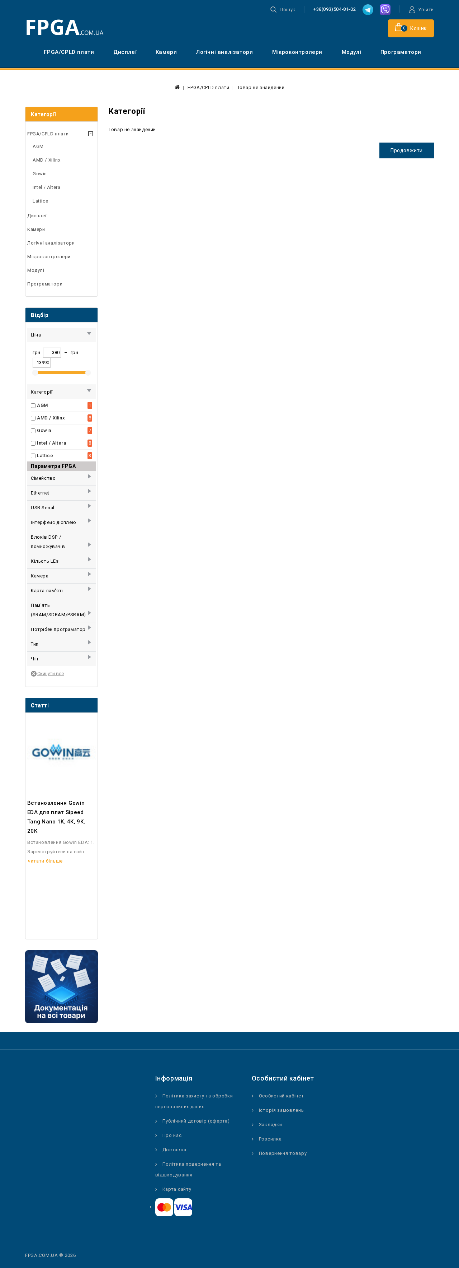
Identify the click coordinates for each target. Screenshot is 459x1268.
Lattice (40, 201)
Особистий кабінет (281, 1096)
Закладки (270, 1124)
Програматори (400, 52)
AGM (38, 146)
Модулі (351, 52)
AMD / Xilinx (46, 160)
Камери (166, 52)
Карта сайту (176, 1189)
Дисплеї (124, 52)
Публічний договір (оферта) (196, 1121)
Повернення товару (283, 1153)
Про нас (172, 1135)
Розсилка (270, 1139)
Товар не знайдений (261, 87)
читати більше (45, 861)
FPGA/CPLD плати (69, 52)
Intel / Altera (46, 187)
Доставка (174, 1149)
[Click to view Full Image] (52, 751)
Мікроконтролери (297, 52)
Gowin (40, 173)
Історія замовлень (281, 1110)
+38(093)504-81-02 (334, 9)
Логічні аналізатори (224, 52)
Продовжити (407, 150)
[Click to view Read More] (71, 751)
